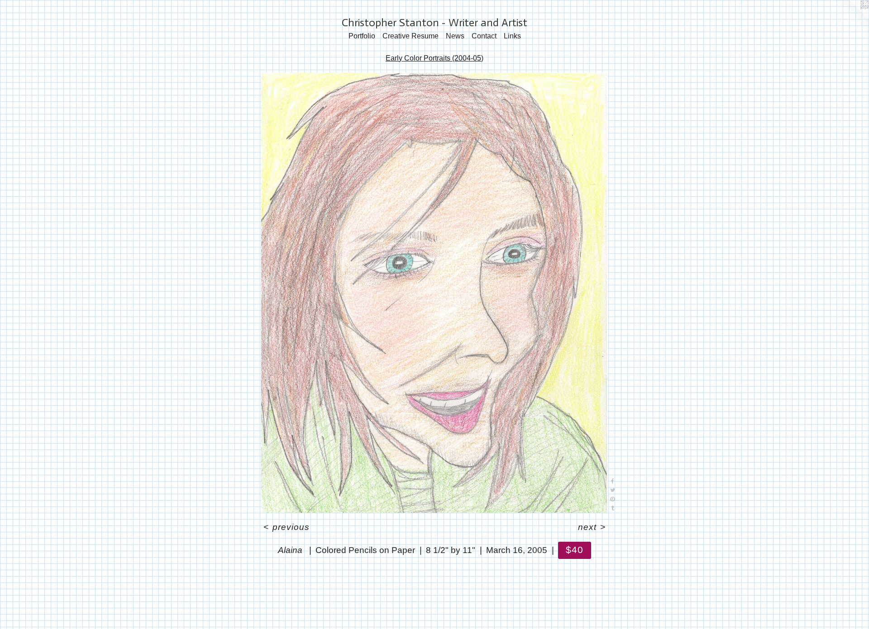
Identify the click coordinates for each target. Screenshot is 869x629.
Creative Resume (410, 36)
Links (512, 36)
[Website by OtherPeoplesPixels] (851, 18)
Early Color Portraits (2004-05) (434, 58)
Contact (484, 36)
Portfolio (362, 36)
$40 (574, 549)
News (455, 36)
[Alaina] (434, 293)
